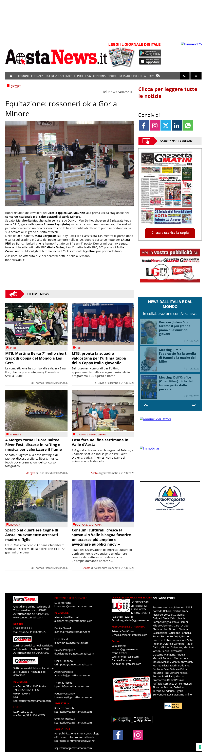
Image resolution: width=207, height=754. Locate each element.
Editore (18, 623)
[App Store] (150, 61)
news (112, 91)
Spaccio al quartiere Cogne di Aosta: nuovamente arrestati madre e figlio (31, 535)
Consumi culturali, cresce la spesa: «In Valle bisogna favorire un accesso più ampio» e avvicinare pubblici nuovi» (101, 537)
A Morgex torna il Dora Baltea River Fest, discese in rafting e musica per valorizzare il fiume (33, 444)
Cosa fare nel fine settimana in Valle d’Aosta (100, 442)
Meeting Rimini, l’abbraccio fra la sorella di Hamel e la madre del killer (177, 356)
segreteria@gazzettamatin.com (32, 701)
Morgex (30, 473)
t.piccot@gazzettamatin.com (71, 686)
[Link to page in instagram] (155, 125)
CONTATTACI (62, 729)
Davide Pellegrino (108, 383)
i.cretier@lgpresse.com (125, 656)
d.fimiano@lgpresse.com (126, 664)
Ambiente (15, 434)
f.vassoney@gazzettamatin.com (73, 697)
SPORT (112, 76)
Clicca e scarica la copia (170, 232)
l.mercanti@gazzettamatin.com (73, 606)
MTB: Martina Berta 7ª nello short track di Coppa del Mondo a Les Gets (36, 358)
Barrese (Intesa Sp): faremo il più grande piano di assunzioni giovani (174, 328)
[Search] (184, 75)
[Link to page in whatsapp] (188, 125)
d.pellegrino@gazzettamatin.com (74, 653)
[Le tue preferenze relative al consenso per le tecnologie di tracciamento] (200, 747)
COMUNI (23, 76)
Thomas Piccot (43, 383)
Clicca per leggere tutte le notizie (167, 92)
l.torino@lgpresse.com (125, 649)
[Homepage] (11, 75)
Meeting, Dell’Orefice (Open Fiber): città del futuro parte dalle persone (176, 383)
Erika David (45, 473)
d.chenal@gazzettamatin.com (72, 632)
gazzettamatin (109, 473)
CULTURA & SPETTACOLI (60, 76)
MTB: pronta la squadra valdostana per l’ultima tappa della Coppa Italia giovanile (99, 358)
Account (116, 641)
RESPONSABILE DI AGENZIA (128, 626)
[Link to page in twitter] (166, 125)
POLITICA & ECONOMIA (91, 76)
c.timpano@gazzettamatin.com (73, 664)
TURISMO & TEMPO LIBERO (90, 434)
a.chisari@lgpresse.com (133, 635)
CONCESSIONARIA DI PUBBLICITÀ (132, 597)
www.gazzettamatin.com (28, 617)
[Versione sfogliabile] (122, 54)
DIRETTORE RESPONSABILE (70, 598)
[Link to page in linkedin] (177, 125)
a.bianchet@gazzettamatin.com (73, 621)
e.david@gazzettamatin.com (71, 642)
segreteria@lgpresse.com (134, 620)
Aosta (94, 473)
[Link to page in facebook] (144, 125)
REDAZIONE (20, 681)
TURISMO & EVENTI (130, 76)
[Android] (150, 53)
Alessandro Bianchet (106, 568)
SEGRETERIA (61, 703)
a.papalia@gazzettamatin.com (72, 675)
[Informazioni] (158, 75)
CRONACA (37, 76)
